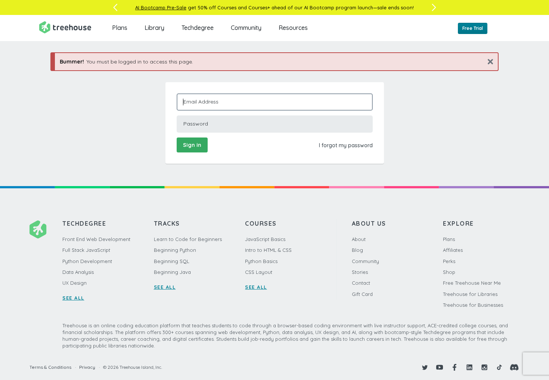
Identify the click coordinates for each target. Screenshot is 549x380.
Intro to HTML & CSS (268, 250)
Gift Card (362, 294)
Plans (119, 27)
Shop (449, 272)
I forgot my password (346, 145)
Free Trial (472, 28)
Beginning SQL (171, 261)
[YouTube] (439, 367)
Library (154, 27)
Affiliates (453, 250)
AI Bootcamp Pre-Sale (160, 7)
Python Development (87, 261)
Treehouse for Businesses (473, 305)
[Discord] (514, 367)
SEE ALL (73, 298)
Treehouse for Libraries (470, 294)
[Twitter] (424, 367)
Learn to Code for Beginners (188, 239)
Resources (293, 27)
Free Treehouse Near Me (472, 283)
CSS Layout (258, 272)
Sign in (192, 145)
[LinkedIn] (469, 367)
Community (246, 27)
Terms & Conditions (50, 367)
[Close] (487, 61)
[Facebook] (454, 367)
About (359, 239)
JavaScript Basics (265, 239)
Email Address (200, 101)
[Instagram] (484, 367)
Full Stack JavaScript (86, 250)
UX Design (74, 283)
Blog (357, 250)
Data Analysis (78, 272)
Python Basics (261, 261)
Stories (360, 272)
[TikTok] (499, 367)
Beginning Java (172, 272)
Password (195, 123)
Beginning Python (175, 250)
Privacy (87, 367)
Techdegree (198, 27)
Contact (361, 283)
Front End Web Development (96, 239)
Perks (449, 261)
